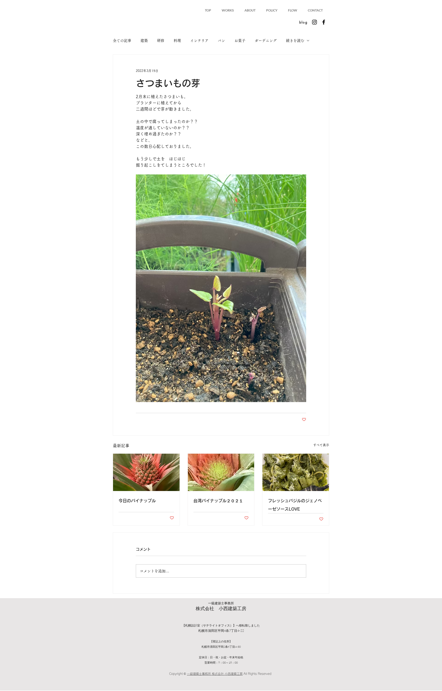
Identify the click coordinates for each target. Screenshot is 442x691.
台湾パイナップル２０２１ (218, 501)
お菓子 (239, 40)
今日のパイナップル (137, 501)
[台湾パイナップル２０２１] (221, 472)
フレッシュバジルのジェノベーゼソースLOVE (295, 505)
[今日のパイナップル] (146, 472)
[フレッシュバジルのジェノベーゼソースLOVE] (295, 472)
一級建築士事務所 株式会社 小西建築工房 (215, 673)
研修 (160, 40)
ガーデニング (266, 40)
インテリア (199, 40)
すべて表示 (321, 445)
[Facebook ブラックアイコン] (323, 22)
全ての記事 (122, 40)
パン (221, 40)
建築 (144, 40)
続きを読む (295, 40)
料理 (177, 40)
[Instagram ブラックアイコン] (314, 22)
